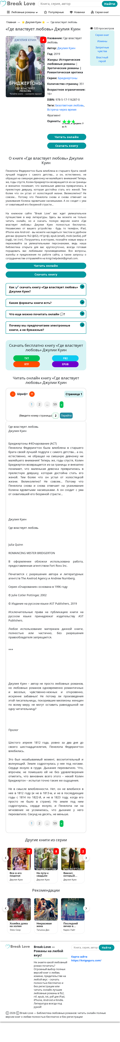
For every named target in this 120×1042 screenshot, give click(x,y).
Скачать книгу (66, 146)
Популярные (56, 12)
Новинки (79, 12)
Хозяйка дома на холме (19, 924)
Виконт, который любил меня (71, 874)
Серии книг (102, 12)
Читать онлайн (67, 137)
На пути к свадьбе (43, 874)
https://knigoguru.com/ (86, 960)
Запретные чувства (102, 49)
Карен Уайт (69, 930)
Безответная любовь (69, 105)
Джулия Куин (66, 48)
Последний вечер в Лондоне (70, 924)
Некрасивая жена (44, 924)
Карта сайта (79, 956)
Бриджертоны (67, 78)
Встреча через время (61, 109)
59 (55, 404)
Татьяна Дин (43, 930)
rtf (26, 364)
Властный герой (102, 59)
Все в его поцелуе (16, 874)
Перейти (66, 415)
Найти (109, 4)
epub (65, 364)
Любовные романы (23, 12)
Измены (102, 41)
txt (26, 358)
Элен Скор (15, 930)
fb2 (65, 358)
